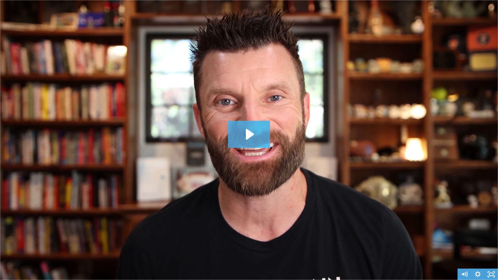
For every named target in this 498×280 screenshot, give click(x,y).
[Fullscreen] (491, 274)
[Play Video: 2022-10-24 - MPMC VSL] (249, 134)
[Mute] (464, 274)
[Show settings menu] (478, 274)
